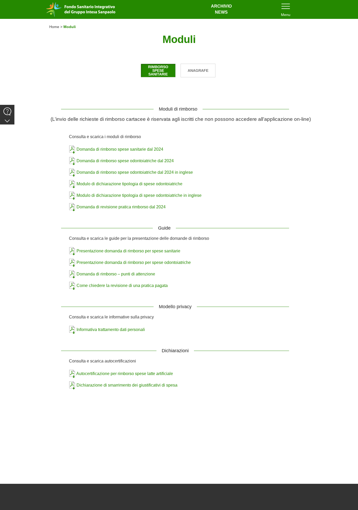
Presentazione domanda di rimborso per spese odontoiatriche (134, 262)
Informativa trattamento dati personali (111, 329)
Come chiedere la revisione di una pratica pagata (122, 285)
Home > (56, 27)
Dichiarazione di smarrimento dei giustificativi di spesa (127, 385)
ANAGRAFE (198, 70)
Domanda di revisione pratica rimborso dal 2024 (121, 207)
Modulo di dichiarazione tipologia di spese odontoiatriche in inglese (139, 195)
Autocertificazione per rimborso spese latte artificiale (124, 373)
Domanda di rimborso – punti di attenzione (116, 274)
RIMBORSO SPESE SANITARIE (158, 70)
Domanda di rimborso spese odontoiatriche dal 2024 (125, 161)
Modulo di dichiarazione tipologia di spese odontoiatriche (129, 184)
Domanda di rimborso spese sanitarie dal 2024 (120, 149)
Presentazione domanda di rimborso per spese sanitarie (128, 251)
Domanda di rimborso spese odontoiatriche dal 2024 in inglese (135, 172)
